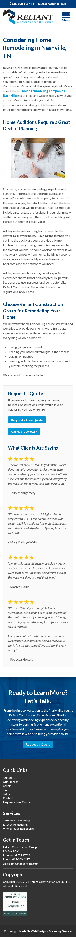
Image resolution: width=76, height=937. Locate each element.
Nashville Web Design (32, 931)
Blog (5, 789)
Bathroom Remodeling (16, 820)
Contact (8, 798)
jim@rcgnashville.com (51, 3)
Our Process (10, 781)
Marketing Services (60, 931)
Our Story (9, 777)
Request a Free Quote (27, 420)
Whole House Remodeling (18, 828)
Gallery (7, 785)
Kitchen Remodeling (15, 824)
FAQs (6, 794)
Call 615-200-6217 (24, 431)
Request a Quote (38, 744)
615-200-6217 (20, 3)
